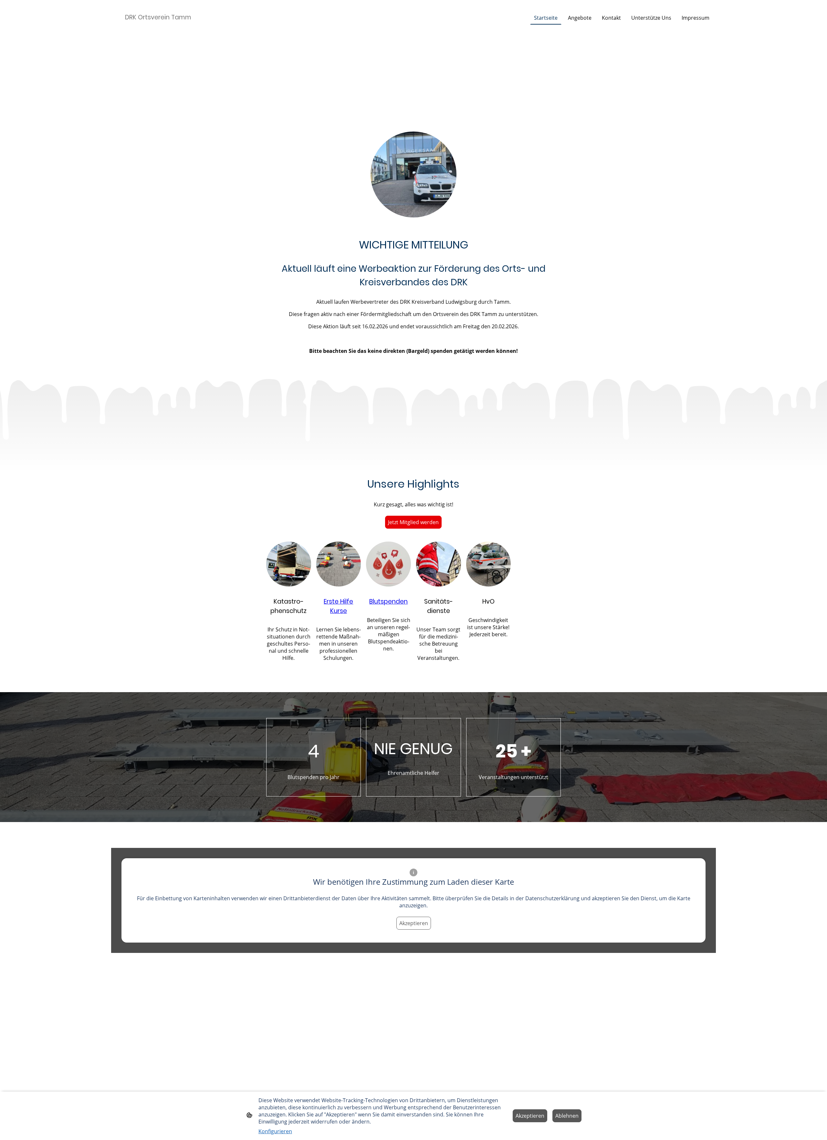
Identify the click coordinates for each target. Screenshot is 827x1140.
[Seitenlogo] (159, 28)
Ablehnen (567, 1115)
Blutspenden (388, 601)
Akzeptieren (413, 923)
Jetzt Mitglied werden (413, 522)
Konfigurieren (275, 1131)
